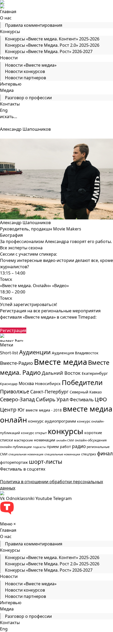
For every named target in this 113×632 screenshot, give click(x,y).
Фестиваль (82, 400)
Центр (8, 409)
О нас (6, 18)
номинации (44, 440)
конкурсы (65, 431)
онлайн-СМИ (65, 440)
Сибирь (45, 399)
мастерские (23, 440)
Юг (21, 410)
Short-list (9, 353)
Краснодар (9, 384)
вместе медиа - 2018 (44, 410)
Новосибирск (48, 383)
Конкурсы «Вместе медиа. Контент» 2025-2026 (52, 39)
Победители (82, 382)
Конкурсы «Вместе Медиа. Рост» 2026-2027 (49, 51)
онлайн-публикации (16, 447)
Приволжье (14, 391)
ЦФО (101, 399)
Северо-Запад (17, 399)
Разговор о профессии (28, 98)
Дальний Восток (61, 373)
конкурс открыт (34, 433)
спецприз (88, 454)
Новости (9, 58)
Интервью (10, 84)
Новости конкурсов (25, 71)
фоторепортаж (14, 462)
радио (79, 446)
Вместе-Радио (16, 363)
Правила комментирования (33, 25)
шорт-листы (45, 461)
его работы (99, 241)
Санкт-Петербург (49, 391)
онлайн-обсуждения (91, 440)
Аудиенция (63, 352)
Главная (8, 11)
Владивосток (87, 352)
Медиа (7, 90)
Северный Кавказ (86, 391)
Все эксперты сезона (21, 248)
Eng (4, 110)
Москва (26, 383)
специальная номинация (25, 454)
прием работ (59, 446)
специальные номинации (62, 454)
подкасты (39, 447)
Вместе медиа (60, 362)
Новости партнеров (25, 78)
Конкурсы (10, 31)
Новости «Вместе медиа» (30, 65)
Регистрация (13, 330)
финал (105, 453)
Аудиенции (35, 352)
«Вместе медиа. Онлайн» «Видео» (34, 285)
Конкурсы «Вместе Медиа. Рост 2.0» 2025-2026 (52, 45)
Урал (62, 399)
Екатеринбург (95, 373)
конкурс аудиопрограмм (52, 421)
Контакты (10, 104)
